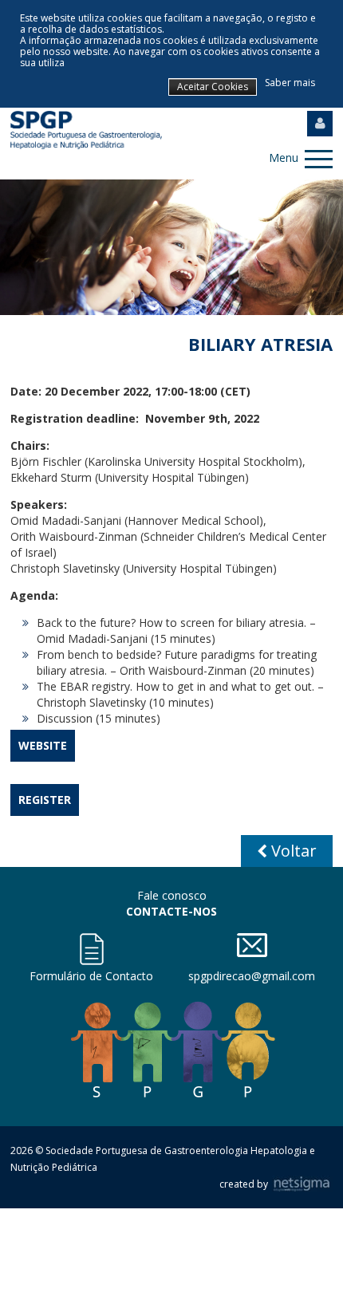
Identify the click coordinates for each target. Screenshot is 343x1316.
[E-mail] (251, 945)
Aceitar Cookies (212, 86)
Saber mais (290, 83)
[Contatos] (91, 949)
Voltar (292, 850)
